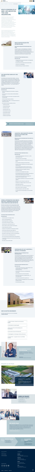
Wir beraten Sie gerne (29, 123)
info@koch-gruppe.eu (22, 401)
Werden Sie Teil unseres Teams (14, 430)
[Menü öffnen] (33, 1)
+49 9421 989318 (21, 399)
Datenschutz (6, 470)
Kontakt (2, 470)
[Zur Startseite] (4, 1)
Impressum (10, 470)
